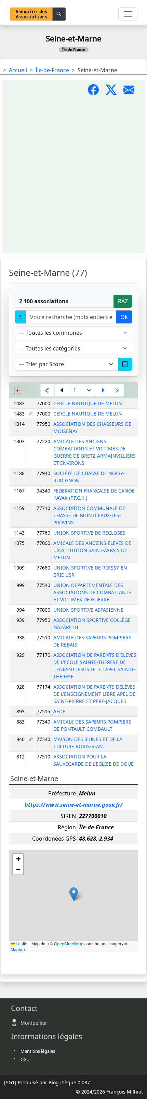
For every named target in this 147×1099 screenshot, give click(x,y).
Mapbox (18, 949)
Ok (124, 317)
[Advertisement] (73, 174)
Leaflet (21, 943)
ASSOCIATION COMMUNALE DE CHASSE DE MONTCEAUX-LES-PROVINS (89, 515)
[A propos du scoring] (125, 364)
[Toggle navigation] (127, 14)
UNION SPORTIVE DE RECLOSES (89, 532)
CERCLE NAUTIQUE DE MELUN (87, 403)
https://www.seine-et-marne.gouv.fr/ (74, 804)
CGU (25, 1059)
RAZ (123, 301)
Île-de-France (52, 70)
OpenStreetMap (68, 943)
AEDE (59, 711)
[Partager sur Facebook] (97, 91)
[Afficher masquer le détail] (18, 390)
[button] (73, 894)
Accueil (18, 70)
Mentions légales (38, 1051)
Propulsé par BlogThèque (47, 1082)
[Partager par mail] (131, 91)
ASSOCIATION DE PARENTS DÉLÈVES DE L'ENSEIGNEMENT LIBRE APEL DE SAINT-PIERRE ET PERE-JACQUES (94, 693)
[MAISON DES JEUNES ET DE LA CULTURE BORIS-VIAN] (30, 739)
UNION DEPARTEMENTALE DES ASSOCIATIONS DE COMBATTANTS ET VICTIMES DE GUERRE (92, 592)
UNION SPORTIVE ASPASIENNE (88, 609)
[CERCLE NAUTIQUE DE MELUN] (30, 413)
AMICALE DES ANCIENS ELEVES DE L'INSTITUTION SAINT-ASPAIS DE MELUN (92, 550)
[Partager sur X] (114, 91)
